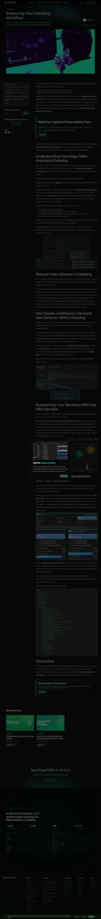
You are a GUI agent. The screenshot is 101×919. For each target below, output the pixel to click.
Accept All (91, 916)
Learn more (64, 476)
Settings (77, 916)
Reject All (84, 916)
